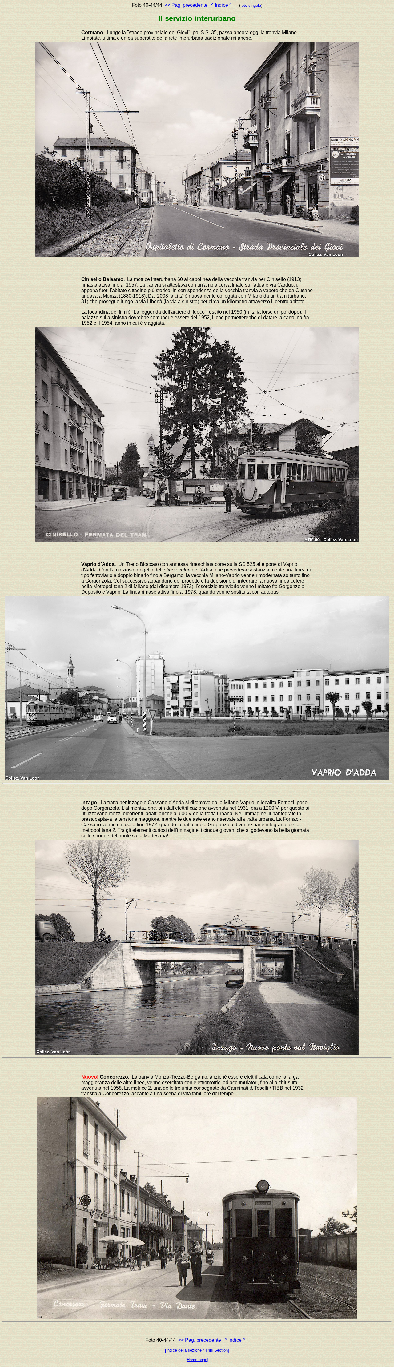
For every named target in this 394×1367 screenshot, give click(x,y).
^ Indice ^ (221, 5)
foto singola (250, 5)
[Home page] (197, 1359)
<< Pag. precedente (186, 5)
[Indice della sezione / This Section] (197, 1350)
